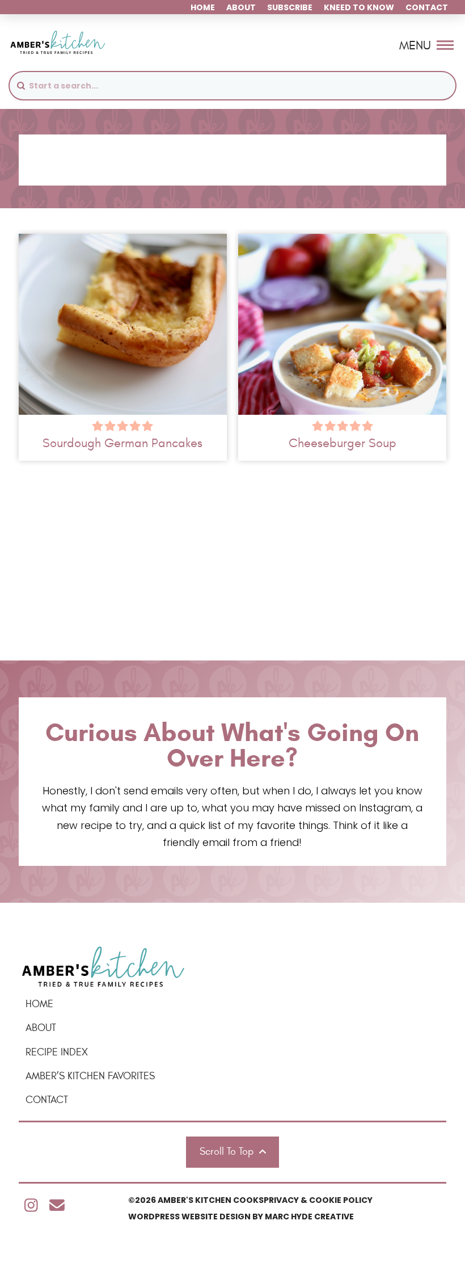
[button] (426, 45)
